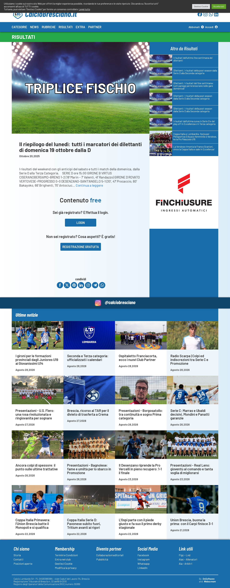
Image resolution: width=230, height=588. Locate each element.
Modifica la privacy (66, 567)
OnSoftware (209, 578)
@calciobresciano (120, 302)
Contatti (18, 559)
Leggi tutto (84, 9)
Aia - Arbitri (185, 563)
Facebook (143, 555)
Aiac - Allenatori (188, 559)
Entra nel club (63, 559)
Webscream (210, 581)
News (34, 27)
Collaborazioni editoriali (109, 555)
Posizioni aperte (23, 563)
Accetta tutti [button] (218, 6)
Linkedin (142, 567)
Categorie (19, 27)
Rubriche (49, 27)
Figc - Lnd (184, 555)
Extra (80, 27)
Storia (17, 555)
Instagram (144, 559)
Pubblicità (102, 559)
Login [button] (81, 223)
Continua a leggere (89, 185)
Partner (94, 27)
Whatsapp (144, 563)
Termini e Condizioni (66, 555)
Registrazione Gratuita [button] (80, 247)
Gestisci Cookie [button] (201, 6)
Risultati (66, 27)
